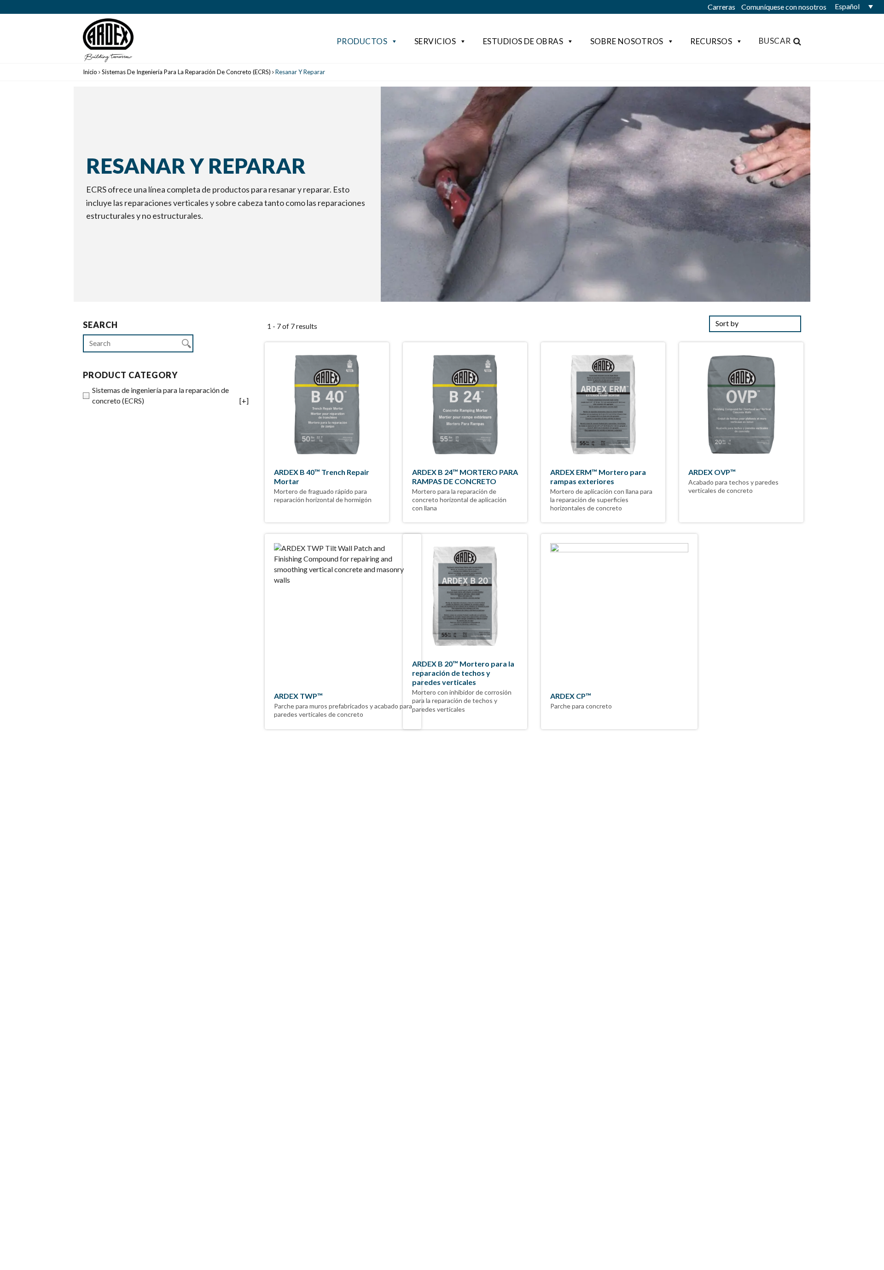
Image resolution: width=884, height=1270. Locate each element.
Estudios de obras (523, 41)
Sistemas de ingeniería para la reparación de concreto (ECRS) (186, 72)
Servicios (435, 41)
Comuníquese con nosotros (783, 6)
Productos (362, 41)
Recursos (711, 41)
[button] (852, 6)
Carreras (721, 6)
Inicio (90, 72)
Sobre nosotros (626, 41)
